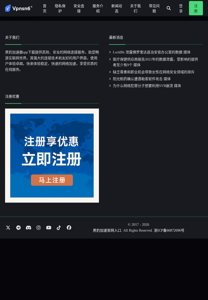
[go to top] (194, 281)
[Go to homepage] (18, 8)
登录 (181, 8)
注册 (196, 8)
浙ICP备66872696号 (169, 230)
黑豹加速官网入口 (107, 230)
